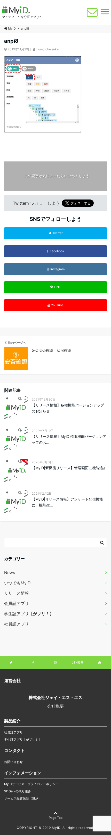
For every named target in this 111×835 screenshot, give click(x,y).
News (9, 572)
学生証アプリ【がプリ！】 (29, 613)
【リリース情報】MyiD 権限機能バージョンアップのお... (69, 439)
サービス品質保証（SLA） (22, 798)
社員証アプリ (16, 624)
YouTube (57, 305)
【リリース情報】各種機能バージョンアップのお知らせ (68, 408)
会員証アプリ (16, 603)
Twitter (57, 233)
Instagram (57, 269)
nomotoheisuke (47, 49)
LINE (57, 287)
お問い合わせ (13, 762)
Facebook (57, 251)
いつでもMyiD (17, 582)
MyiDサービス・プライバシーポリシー (31, 784)
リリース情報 (16, 593)
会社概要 (55, 706)
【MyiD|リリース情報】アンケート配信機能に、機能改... (67, 502)
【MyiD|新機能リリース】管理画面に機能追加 (69, 468)
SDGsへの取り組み (17, 791)
